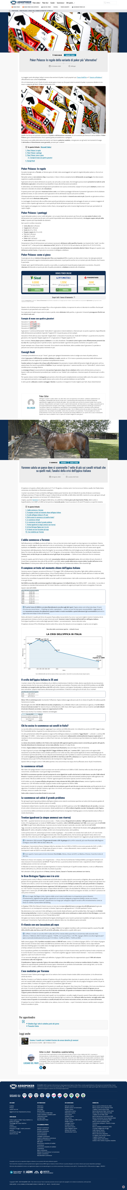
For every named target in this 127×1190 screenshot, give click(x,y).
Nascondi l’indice (46, 147)
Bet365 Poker (41, 1111)
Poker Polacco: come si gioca (34, 155)
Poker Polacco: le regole (33, 150)
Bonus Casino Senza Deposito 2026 (103, 1107)
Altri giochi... (70, 2)
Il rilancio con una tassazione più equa (37, 529)
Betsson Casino (69, 1106)
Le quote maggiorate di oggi (101, 1128)
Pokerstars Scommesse (43, 1140)
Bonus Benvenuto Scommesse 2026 (103, 1116)
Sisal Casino (68, 1114)
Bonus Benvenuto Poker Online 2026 (103, 1111)
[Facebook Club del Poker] (59, 1095)
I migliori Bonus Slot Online (100, 1139)
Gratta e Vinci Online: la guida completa (104, 1140)
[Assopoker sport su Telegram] (71, 1095)
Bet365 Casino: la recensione (73, 1107)
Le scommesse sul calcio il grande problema (38, 522)
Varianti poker (70, 55)
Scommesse (60, 2)
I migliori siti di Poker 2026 (100, 1114)
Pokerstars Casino (70, 1113)
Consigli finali (30, 161)
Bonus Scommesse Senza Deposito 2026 (104, 1118)
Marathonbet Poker (42, 1120)
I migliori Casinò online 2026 (101, 1109)
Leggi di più (63, 1077)
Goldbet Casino (69, 1116)
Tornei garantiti (65, 7)
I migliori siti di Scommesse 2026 (102, 1120)
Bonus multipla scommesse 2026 (102, 1127)
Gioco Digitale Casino (71, 1128)
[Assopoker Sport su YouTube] (77, 1095)
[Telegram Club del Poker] (54, 1095)
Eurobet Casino (69, 1125)
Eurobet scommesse (43, 1131)
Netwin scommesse (42, 1154)
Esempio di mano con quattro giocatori (40, 158)
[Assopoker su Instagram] (24, 1095)
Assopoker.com (41, 1085)
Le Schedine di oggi (15, 1132)
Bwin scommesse (42, 1150)
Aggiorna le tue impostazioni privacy (20, 1112)
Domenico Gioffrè (37, 1043)
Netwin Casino (69, 1109)
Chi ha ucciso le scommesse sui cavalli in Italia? (39, 517)
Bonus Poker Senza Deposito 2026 (102, 1113)
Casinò (52, 2)
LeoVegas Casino (69, 1123)
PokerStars (40, 1106)
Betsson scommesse (43, 1128)
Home (9, 10)
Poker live (45, 2)
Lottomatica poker (42, 1116)
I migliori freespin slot (99, 1137)
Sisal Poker (40, 1107)
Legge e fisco (74, 462)
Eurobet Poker (41, 1118)
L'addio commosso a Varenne (34, 510)
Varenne (35, 500)
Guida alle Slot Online (99, 1132)
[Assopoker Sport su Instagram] (65, 1095)
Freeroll (55, 7)
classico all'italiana (96, 77)
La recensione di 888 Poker (45, 1113)
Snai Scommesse (42, 1134)
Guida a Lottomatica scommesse (46, 1138)
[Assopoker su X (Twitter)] (42, 1095)
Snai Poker (40, 1109)
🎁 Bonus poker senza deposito (30, 7)
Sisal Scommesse (42, 1133)
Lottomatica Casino (70, 1111)
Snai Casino (68, 1118)
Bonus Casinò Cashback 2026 (101, 1121)
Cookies (12, 1106)
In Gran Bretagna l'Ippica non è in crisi (37, 527)
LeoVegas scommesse (43, 1136)
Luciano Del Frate (73, 477)
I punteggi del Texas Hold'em (18, 1123)
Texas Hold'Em (82, 77)
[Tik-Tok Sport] (83, 1095)
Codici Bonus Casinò (98, 1130)
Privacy (12, 1107)
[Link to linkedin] (40, 1067)
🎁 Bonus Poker (15, 7)
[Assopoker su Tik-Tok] (36, 1095)
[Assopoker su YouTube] (30, 1095)
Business (63, 462)
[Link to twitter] (44, 1067)
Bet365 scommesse (42, 1129)
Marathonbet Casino (71, 1132)
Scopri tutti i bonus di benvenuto (62, 297)
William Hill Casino (70, 1130)
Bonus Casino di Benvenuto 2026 (102, 1106)
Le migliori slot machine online (101, 1135)
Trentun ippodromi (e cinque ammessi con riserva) (40, 524)
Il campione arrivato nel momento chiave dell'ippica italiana (43, 512)
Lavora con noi (14, 1109)
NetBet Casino (69, 1121)
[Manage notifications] (123, 1186)
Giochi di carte (14, 1134)
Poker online (36, 2)
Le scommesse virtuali (32, 520)
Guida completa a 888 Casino (73, 1120)
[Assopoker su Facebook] (48, 1095)
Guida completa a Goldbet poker (46, 1114)
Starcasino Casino (70, 1127)
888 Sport (40, 1141)
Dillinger (73, 66)
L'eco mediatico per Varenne (34, 532)
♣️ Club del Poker (46, 7)
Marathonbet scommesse (44, 1155)
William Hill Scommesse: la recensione (48, 1152)
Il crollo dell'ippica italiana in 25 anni (36, 515)
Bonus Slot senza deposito (100, 1133)
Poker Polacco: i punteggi (33, 153)
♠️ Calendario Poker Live (78, 7)
